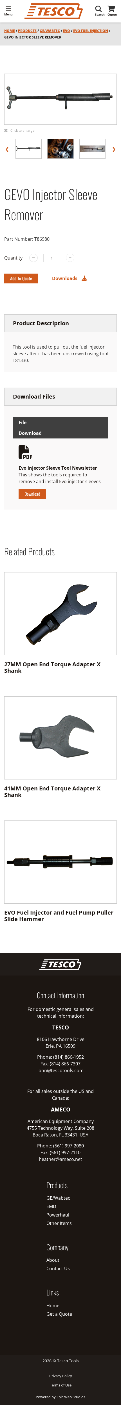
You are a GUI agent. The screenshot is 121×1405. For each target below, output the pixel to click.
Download (32, 493)
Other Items (59, 1223)
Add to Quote (21, 278)
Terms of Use (60, 1385)
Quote (112, 14)
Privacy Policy (60, 1375)
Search (100, 14)
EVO (66, 30)
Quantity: (14, 258)
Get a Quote (59, 1314)
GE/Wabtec (50, 30)
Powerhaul (57, 1215)
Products (27, 30)
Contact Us (58, 1268)
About (52, 1260)
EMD (51, 1206)
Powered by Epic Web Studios (60, 1396)
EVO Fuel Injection (90, 30)
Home (9, 30)
